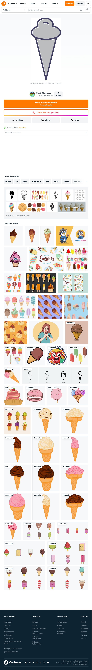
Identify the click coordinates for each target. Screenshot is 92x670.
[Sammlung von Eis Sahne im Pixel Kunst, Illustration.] (14, 283)
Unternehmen (9, 632)
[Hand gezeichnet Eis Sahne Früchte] (17, 420)
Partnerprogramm (39, 628)
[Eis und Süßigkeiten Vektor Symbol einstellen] (39, 531)
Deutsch (82, 632)
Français (82, 635)
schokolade (36, 181)
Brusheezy (7, 622)
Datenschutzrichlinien (79, 663)
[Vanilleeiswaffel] (45, 420)
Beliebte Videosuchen (37, 643)
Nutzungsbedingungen (62, 663)
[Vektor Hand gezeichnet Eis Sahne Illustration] (78, 395)
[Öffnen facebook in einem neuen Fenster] (26, 662)
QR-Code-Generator (11, 652)
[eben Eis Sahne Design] (78, 355)
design (66, 181)
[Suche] (81, 10)
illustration (78, 181)
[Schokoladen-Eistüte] (17, 449)
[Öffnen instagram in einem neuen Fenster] (30, 662)
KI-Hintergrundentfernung (13, 648)
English (82, 622)
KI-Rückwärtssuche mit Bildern (12, 642)
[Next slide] (83, 181)
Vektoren (11, 4)
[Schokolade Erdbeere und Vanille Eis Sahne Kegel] (12, 375)
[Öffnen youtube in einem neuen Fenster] (48, 662)
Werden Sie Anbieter (61, 633)
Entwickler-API (9, 638)
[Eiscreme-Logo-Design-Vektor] (15, 259)
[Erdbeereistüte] (74, 449)
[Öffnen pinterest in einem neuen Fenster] (37, 662)
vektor (56, 181)
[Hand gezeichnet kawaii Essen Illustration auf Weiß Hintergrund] (35, 395)
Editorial (44, 4)
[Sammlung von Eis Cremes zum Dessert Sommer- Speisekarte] (77, 259)
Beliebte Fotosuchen (36, 638)
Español (82, 625)
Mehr (54, 4)
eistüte (8, 181)
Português (83, 628)
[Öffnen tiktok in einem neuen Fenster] (41, 662)
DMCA (34, 625)
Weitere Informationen (13, 133)
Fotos (22, 4)
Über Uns (60, 628)
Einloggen (80, 3)
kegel (25, 181)
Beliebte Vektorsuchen (37, 633)
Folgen (58, 95)
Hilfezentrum (62, 622)
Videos (32, 4)
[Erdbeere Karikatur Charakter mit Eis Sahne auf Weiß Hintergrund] (57, 355)
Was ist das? (22, 128)
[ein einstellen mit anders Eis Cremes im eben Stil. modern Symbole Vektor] (20, 307)
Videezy (6, 628)
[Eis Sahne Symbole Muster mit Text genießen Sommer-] (46, 259)
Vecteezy (7, 625)
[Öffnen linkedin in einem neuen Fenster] (33, 662)
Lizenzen (35, 622)
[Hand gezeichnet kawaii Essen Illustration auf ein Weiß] (57, 395)
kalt (47, 181)
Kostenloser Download (46, 103)
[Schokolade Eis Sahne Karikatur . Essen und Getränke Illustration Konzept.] (76, 332)
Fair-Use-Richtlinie (79, 664)
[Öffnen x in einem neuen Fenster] (44, 662)
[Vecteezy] (3, 3)
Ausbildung (8, 635)
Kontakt (60, 625)
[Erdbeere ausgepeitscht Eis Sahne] (13, 395)
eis (17, 181)
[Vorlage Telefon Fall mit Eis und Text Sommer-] (73, 283)
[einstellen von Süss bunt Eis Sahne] (13, 355)
